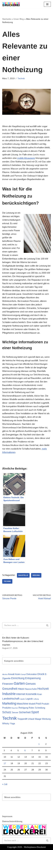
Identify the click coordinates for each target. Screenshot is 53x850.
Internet (20, 694)
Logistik (29, 698)
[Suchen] (47, 625)
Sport (35, 712)
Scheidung (40, 707)
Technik (21, 78)
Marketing (9, 703)
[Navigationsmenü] (47, 4)
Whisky (5, 723)
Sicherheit (25, 712)
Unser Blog (18, 19)
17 (5, 763)
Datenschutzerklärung (12, 821)
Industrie (9, 694)
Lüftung (36, 699)
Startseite (6, 19)
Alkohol (4, 674)
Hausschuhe (31, 689)
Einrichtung (17, 678)
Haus (21, 688)
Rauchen (14, 708)
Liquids (22, 699)
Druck (40, 674)
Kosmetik (31, 694)
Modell (32, 703)
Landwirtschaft (10, 698)
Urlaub (31, 719)
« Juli (4, 784)
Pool (38, 703)
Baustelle (23, 575)
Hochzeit (43, 688)
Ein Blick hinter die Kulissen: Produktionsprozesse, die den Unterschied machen (22, 641)
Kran (39, 694)
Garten (19, 683)
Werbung (46, 719)
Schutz (6, 712)
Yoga (12, 723)
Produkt (45, 703)
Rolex (31, 707)
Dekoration (31, 674)
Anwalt (11, 674)
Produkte (6, 707)
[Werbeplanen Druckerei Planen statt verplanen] (11, 4)
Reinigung (23, 707)
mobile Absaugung (26, 158)
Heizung (36, 575)
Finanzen (7, 683)
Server (15, 712)
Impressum (7, 816)
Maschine (22, 703)
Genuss (30, 683)
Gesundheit (9, 688)
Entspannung (33, 678)
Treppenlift (22, 719)
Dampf (23, 674)
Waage (38, 719)
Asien (17, 674)
